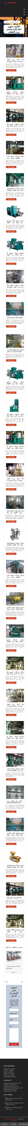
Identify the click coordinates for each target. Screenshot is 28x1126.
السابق (6, 981)
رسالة (11, 1026)
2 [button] (12, 972)
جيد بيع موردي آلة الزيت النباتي (10, 1119)
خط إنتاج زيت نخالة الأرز (9, 1070)
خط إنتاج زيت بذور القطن (9, 1075)
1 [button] (11, 972)
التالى (22, 981)
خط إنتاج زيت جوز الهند (8, 1071)
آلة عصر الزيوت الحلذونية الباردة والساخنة (12, 1083)
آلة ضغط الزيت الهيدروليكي (9, 1084)
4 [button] (15, 972)
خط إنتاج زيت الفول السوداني (10, 1076)
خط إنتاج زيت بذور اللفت (9, 1073)
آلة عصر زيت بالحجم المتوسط (10, 1091)
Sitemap (13, 1120)
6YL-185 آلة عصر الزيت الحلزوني (11, 1086)
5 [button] (16, 972)
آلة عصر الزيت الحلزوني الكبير (10, 1089)
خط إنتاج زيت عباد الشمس (9, 1068)
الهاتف (11, 1019)
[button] (24, 10)
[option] (14, 960)
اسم (10, 1007)
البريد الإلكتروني (13, 1013)
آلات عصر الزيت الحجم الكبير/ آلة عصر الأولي (13, 1087)
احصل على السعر (11, 70)
